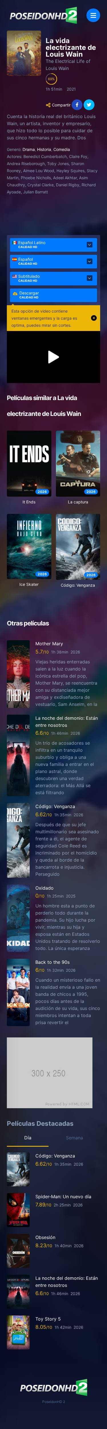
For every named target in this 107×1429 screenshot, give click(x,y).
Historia (44, 149)
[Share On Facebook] (77, 104)
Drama (29, 149)
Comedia (61, 149)
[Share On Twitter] (89, 104)
